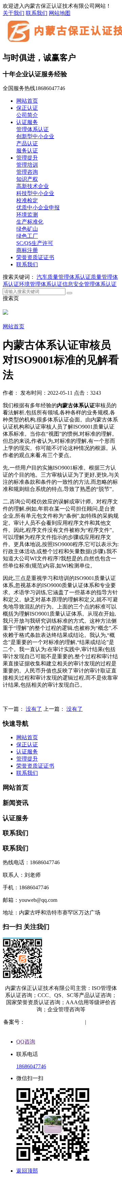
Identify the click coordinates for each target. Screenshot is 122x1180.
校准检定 (27, 200)
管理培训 (27, 165)
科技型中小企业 (35, 193)
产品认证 (27, 143)
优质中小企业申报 (38, 207)
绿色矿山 (27, 229)
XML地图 (61, 1029)
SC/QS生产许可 (34, 243)
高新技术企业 (32, 186)
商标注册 (27, 250)
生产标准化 (29, 222)
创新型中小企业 (35, 136)
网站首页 (27, 101)
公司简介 (27, 115)
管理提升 (27, 158)
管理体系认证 (32, 129)
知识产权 (27, 179)
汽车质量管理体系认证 (64, 277)
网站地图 (59, 13)
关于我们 (13, 13)
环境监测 (27, 215)
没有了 (34, 709)
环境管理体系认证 (40, 284)
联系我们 (36, 13)
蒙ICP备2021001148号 (51, 1022)
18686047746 (31, 1066)
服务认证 (27, 150)
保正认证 (27, 108)
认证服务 (27, 122)
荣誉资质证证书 (35, 257)
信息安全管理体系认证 (89, 284)
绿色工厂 (27, 236)
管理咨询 (27, 172)
